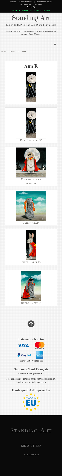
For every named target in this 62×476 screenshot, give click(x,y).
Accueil (13, 2)
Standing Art (31, 18)
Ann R (24, 51)
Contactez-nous (25, 2)
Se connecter (25, 4)
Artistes (12, 51)
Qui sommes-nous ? (44, 2)
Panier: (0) (31, 7)
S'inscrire (38, 4)
